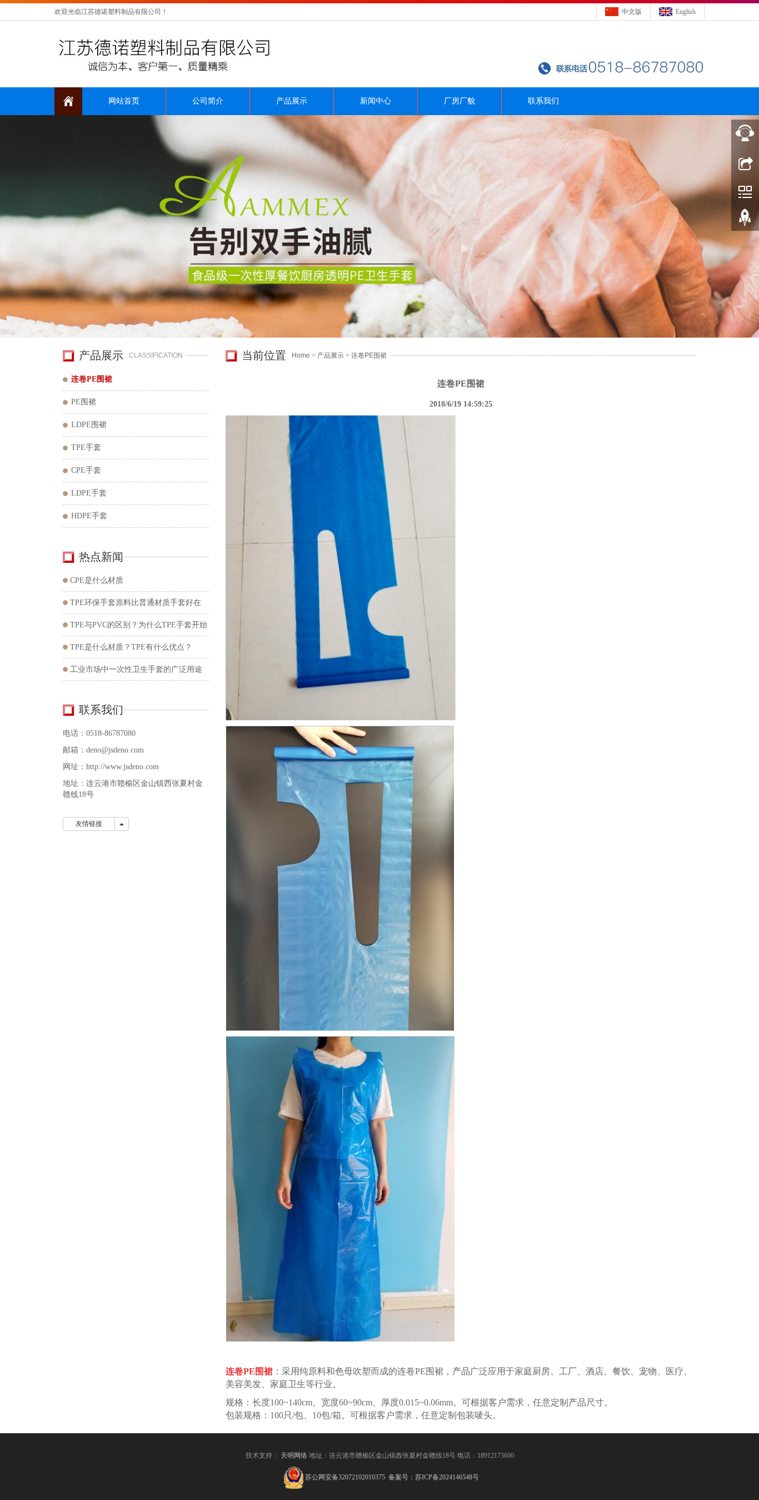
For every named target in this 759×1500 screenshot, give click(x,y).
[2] (379, 226)
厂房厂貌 (459, 101)
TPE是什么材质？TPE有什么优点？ (131, 647)
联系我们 (543, 101)
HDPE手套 (89, 516)
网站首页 (123, 101)
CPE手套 (86, 470)
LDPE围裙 (89, 424)
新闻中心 (375, 101)
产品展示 (291, 101)
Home (301, 355)
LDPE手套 (89, 493)
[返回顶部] (745, 221)
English (686, 12)
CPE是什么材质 (96, 580)
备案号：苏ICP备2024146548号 (433, 1477)
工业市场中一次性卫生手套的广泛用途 (136, 669)
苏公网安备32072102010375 (345, 1477)
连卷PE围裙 (369, 355)
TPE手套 (86, 447)
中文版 (632, 12)
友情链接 (89, 824)
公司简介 (207, 101)
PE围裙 (83, 402)
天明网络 (294, 1455)
